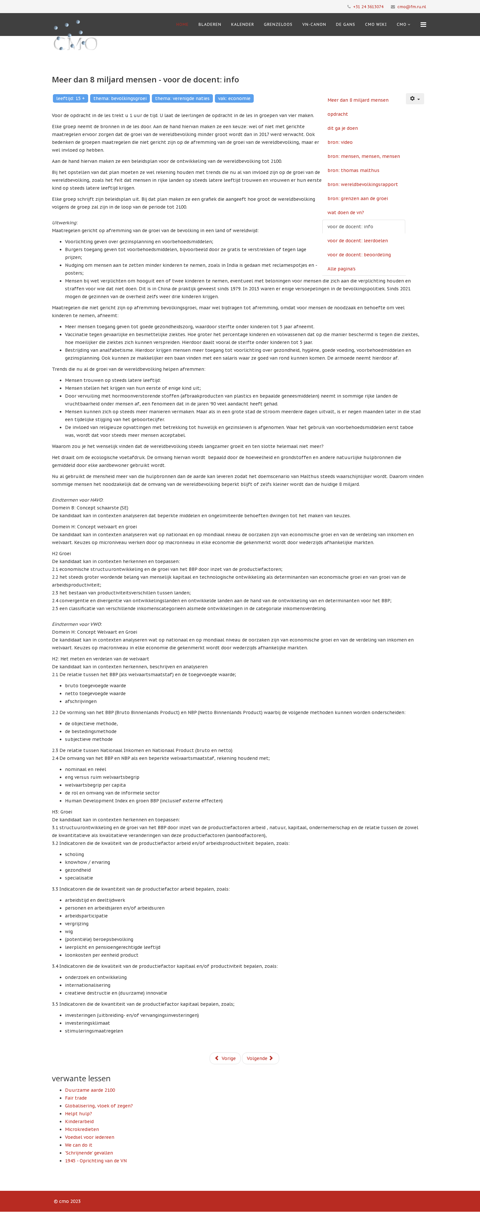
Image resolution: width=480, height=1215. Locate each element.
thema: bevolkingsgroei (120, 98)
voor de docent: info (350, 227)
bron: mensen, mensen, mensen (364, 156)
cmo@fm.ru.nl (411, 6)
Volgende (258, 1058)
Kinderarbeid (79, 1121)
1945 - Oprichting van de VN (96, 1161)
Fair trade (76, 1098)
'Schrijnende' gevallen (89, 1153)
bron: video (340, 142)
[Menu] (423, 24)
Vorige (228, 1058)
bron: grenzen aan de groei (358, 198)
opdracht (338, 114)
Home (182, 24)
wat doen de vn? (346, 212)
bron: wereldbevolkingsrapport (363, 184)
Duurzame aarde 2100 (90, 1090)
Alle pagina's (342, 269)
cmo (402, 24)
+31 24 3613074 (368, 6)
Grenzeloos (278, 24)
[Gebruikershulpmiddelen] (415, 98)
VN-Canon (314, 24)
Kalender (242, 24)
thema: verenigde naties (182, 98)
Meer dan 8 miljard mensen (358, 100)
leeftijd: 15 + (70, 98)
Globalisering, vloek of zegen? (99, 1106)
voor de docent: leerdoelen (358, 241)
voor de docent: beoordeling (359, 255)
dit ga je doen (343, 128)
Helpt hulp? (78, 1114)
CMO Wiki (376, 24)
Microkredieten (82, 1129)
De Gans (345, 24)
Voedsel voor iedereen (89, 1137)
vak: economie (234, 98)
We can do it (78, 1145)
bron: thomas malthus (353, 170)
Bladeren (210, 24)
